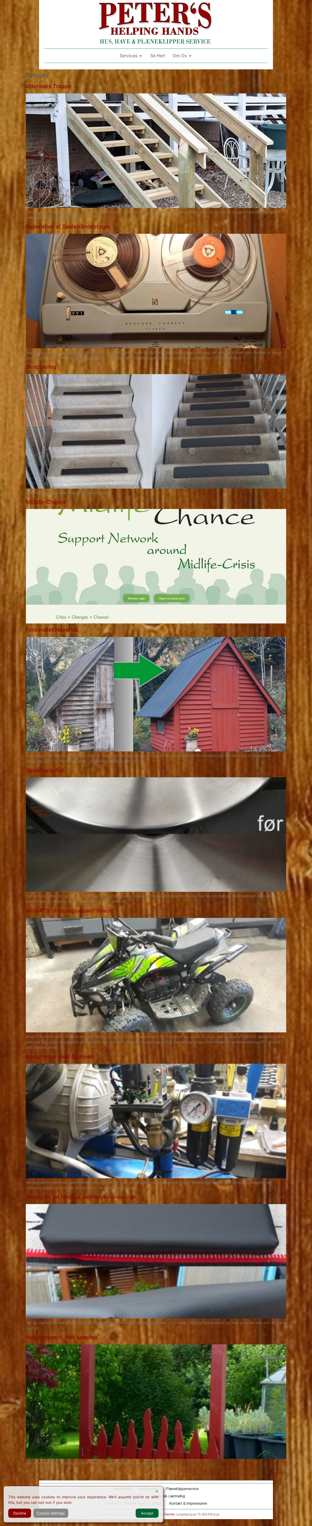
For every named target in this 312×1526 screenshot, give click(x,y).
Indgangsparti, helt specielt (61, 1337)
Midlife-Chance (46, 502)
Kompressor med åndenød (60, 1056)
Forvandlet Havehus (52, 629)
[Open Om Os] (190, 55)
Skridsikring (41, 367)
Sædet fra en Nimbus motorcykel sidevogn (81, 1197)
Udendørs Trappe (48, 86)
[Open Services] (141, 55)
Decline (19, 1513)
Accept (147, 1513)
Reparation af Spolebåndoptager (68, 226)
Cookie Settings (51, 1513)
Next (279, 1473)
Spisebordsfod (45, 770)
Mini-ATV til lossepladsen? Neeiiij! (70, 910)
